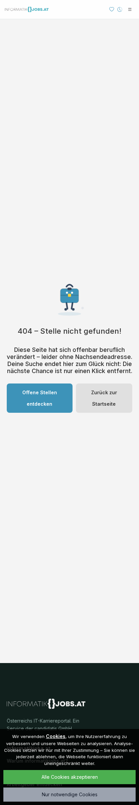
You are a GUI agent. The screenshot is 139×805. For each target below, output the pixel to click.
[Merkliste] (111, 9)
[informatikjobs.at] (27, 9)
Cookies (55, 736)
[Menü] (130, 9)
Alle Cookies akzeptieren (69, 777)
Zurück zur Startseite (104, 398)
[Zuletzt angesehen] (119, 9)
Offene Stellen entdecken (39, 398)
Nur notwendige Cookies (70, 794)
